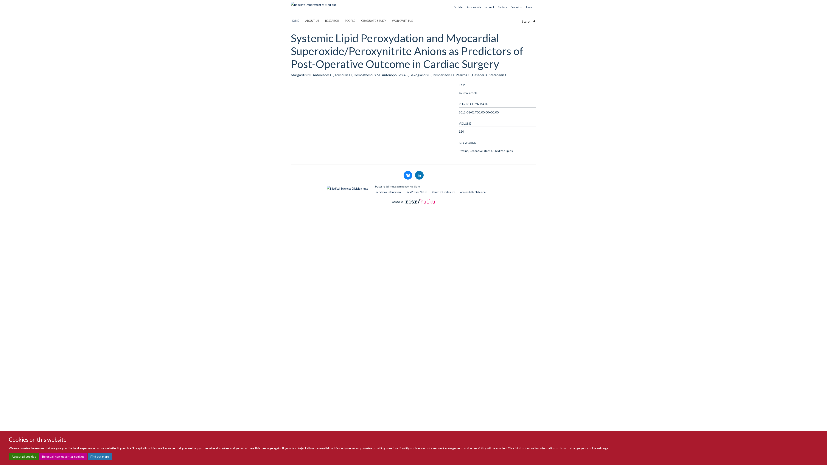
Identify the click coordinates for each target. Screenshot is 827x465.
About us (312, 20)
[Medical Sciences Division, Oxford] (329, 187)
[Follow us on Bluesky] (408, 175)
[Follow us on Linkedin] (419, 175)
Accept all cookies (24, 456)
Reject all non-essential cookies (63, 456)
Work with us (402, 20)
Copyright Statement (443, 192)
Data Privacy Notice (416, 192)
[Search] (534, 21)
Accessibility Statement (473, 192)
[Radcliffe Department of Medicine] (313, 3)
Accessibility (474, 7)
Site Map (458, 7)
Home (295, 20)
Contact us (516, 7)
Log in (529, 7)
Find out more (99, 456)
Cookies (502, 7)
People (350, 20)
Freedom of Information (388, 192)
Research (332, 20)
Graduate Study (373, 20)
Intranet (489, 7)
